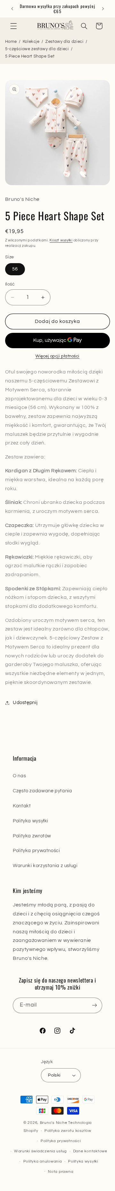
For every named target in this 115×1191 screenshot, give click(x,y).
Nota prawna (60, 1171)
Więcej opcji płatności (57, 356)
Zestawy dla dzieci (64, 41)
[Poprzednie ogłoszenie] (12, 9)
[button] (13, 26)
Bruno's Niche (53, 1122)
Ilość (10, 284)
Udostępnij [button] (25, 702)
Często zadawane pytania (42, 790)
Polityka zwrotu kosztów (67, 1130)
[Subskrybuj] (94, 1005)
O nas (19, 775)
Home (11, 41)
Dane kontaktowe (90, 1151)
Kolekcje (31, 41)
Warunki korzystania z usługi (45, 865)
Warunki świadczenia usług (40, 1151)
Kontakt (22, 805)
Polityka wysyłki (30, 821)
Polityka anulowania (42, 1161)
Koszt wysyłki (61, 240)
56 (15, 269)
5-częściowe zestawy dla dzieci (37, 49)
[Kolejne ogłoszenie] (103, 9)
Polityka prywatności (36, 850)
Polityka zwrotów (32, 836)
